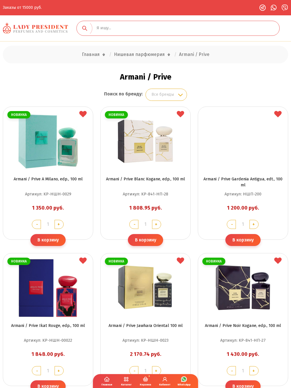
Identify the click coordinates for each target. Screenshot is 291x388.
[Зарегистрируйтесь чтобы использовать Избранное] (83, 114)
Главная (91, 54)
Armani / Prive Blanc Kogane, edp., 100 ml (145, 179)
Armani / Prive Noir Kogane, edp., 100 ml (243, 325)
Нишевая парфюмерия (139, 54)
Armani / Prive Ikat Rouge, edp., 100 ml (48, 325)
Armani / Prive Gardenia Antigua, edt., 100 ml (242, 181)
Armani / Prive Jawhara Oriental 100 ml (146, 325)
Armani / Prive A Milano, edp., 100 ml (48, 179)
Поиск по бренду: (123, 94)
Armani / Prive (194, 54)
